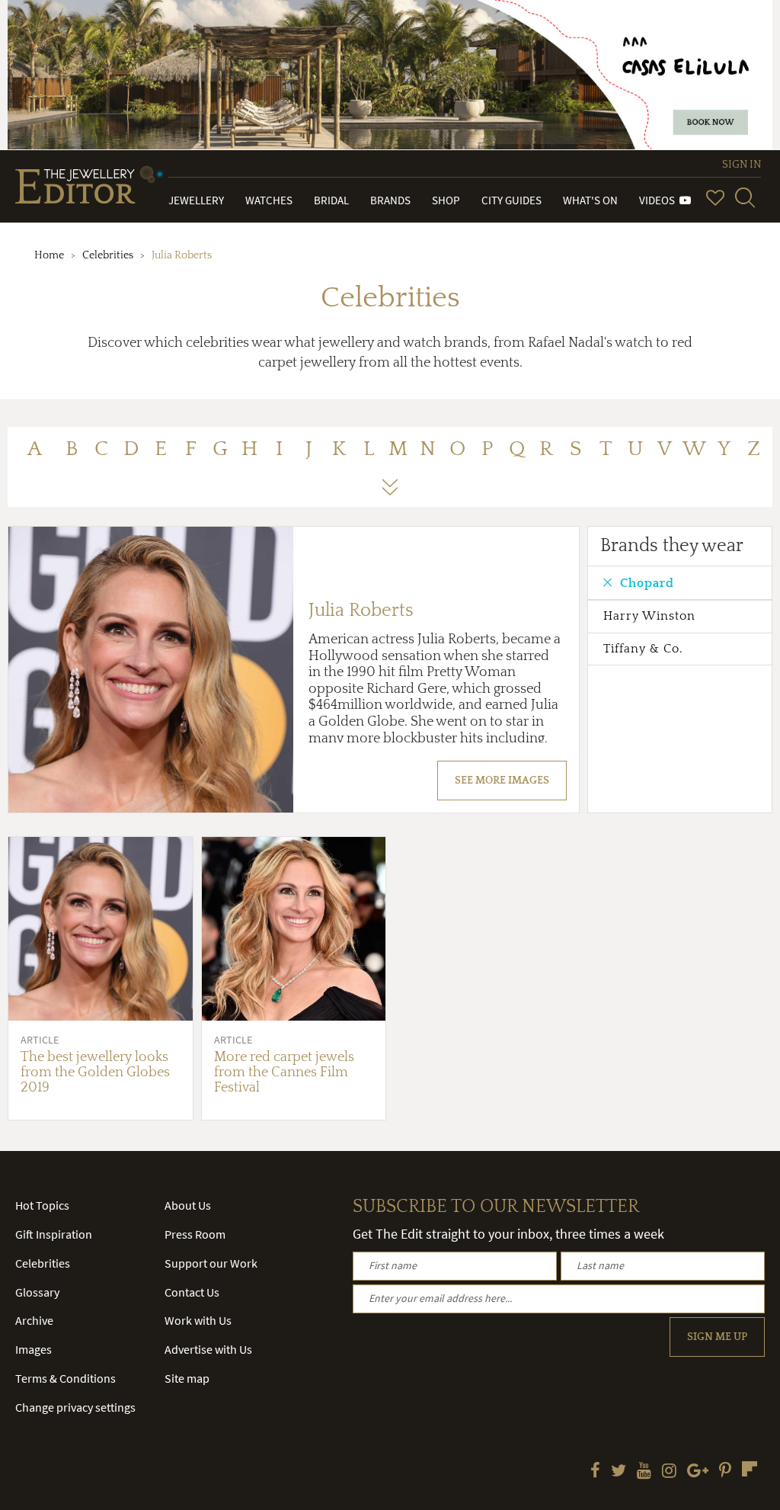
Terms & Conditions (65, 1378)
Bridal (331, 200)
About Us (188, 1205)
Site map (187, 1378)
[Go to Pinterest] (725, 1472)
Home (49, 255)
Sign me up (717, 1337)
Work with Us (198, 1320)
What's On (590, 200)
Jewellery (196, 200)
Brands (390, 200)
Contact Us (192, 1292)
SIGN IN (741, 165)
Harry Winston (649, 616)
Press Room (195, 1234)
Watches (268, 200)
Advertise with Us (208, 1349)
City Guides (511, 200)
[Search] (745, 197)
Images (33, 1349)
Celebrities (107, 255)
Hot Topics (42, 1205)
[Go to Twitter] (618, 1472)
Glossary (37, 1292)
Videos (659, 200)
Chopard (647, 583)
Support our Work (211, 1263)
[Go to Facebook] (595, 1472)
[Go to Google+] (697, 1472)
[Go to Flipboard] (749, 1468)
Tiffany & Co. (642, 649)
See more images (502, 780)
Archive (34, 1320)
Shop (446, 200)
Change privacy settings (75, 1407)
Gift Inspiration (53, 1234)
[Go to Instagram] (669, 1472)
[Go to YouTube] (644, 1472)
